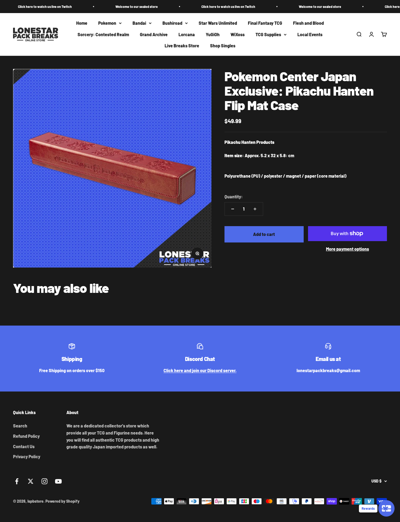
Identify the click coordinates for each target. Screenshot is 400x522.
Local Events (309, 34)
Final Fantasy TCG (265, 23)
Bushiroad (172, 23)
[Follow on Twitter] (30, 481)
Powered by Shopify (62, 501)
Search (20, 425)
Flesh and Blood (308, 23)
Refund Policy (26, 436)
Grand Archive (154, 34)
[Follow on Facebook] (16, 481)
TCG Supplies (268, 34)
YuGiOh (213, 34)
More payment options (347, 248)
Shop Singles (222, 45)
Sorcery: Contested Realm (103, 34)
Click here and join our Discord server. (200, 370)
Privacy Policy (26, 456)
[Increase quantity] (255, 209)
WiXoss (237, 34)
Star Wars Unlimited (218, 23)
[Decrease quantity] (233, 209)
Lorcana (187, 34)
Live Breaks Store (182, 45)
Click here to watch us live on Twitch (29, 6)
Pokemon (107, 23)
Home (81, 23)
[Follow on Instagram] (44, 481)
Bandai (139, 23)
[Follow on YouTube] (58, 481)
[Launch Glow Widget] (386, 508)
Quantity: (233, 196)
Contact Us (24, 446)
